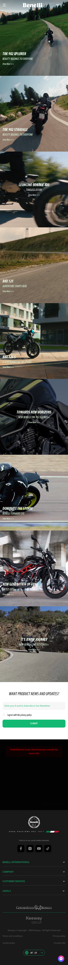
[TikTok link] (47, 849)
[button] (34, 953)
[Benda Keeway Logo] (34, 822)
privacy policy (25, 715)
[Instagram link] (30, 849)
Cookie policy (9, 943)
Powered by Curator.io (53, 804)
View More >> (8, 64)
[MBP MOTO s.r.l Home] (32, 5)
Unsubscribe (59, 943)
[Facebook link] (21, 849)
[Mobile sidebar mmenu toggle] (4, 5)
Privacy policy (59, 936)
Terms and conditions (13, 936)
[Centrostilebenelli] (34, 907)
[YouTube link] (38, 849)
